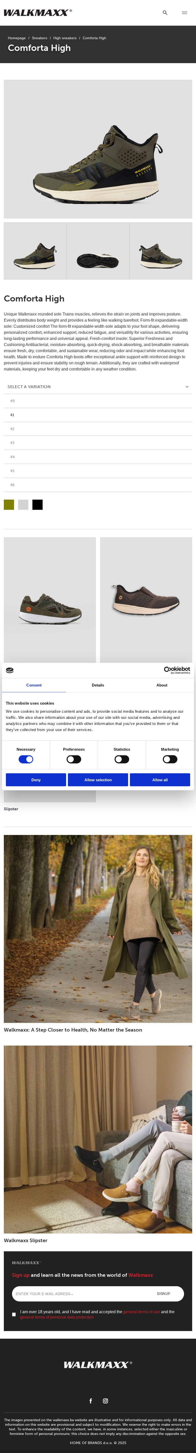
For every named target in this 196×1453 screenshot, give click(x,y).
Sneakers (39, 38)
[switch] (74, 759)
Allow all (160, 779)
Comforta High (94, 38)
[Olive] (9, 505)
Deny (36, 779)
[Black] (37, 505)
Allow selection (98, 779)
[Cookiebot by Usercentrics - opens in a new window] (167, 670)
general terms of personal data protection (57, 1317)
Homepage (17, 38)
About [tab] (162, 685)
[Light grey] (23, 505)
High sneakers (65, 38)
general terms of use (141, 1312)
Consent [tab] (34, 685)
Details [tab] (98, 685)
